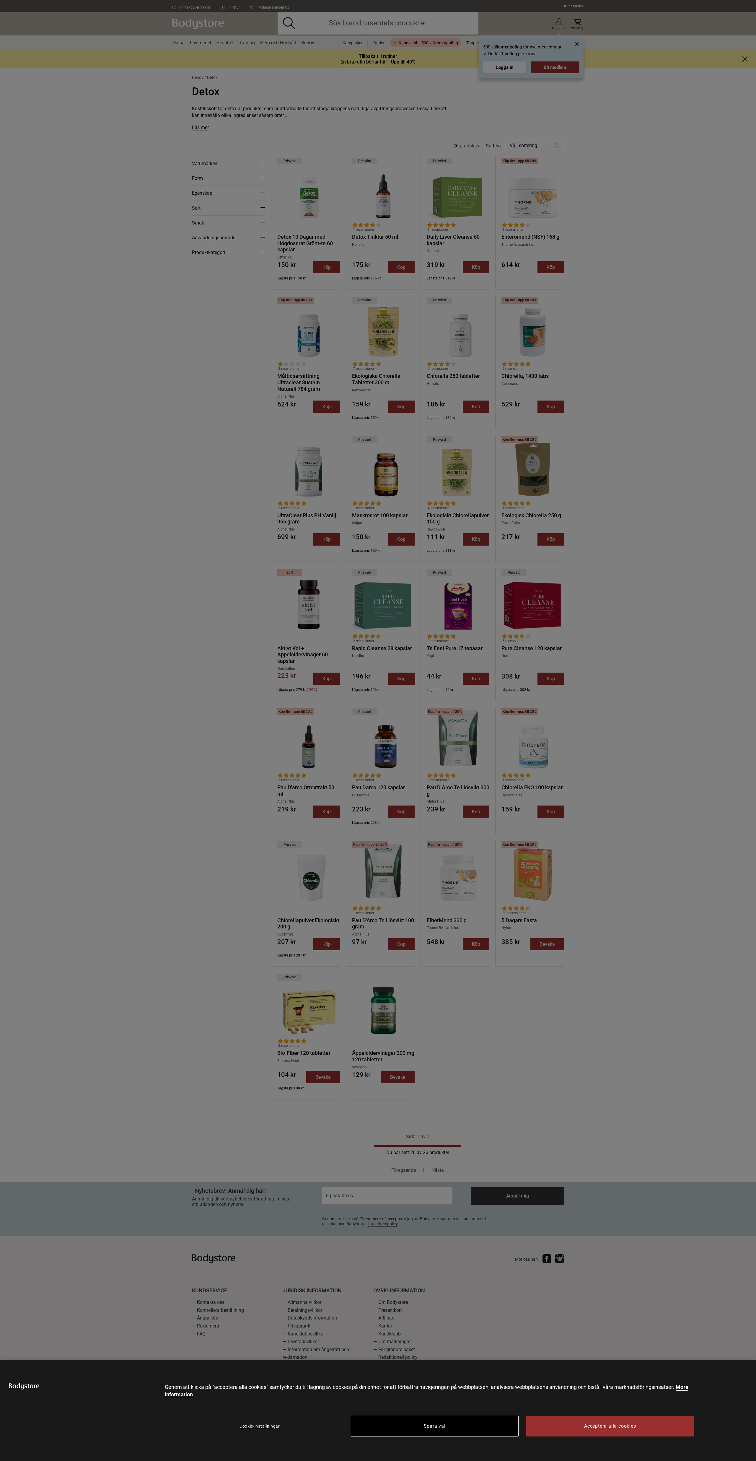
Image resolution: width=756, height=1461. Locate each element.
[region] (378, 1410)
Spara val (435, 1426)
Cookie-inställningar (259, 1426)
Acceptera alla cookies (610, 1426)
